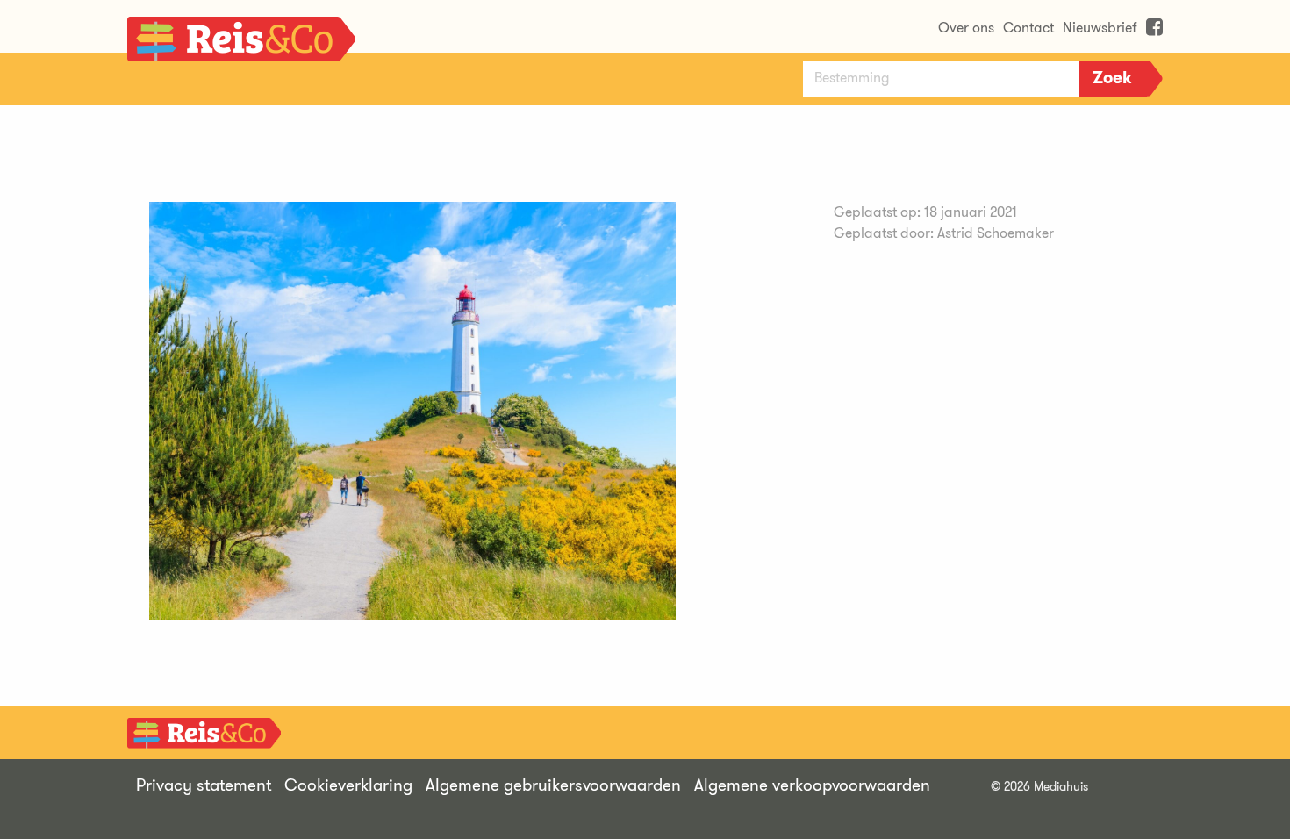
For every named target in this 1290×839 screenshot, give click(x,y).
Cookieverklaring (348, 785)
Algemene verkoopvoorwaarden (812, 785)
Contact (1028, 28)
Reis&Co (241, 44)
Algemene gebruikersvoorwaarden (553, 785)
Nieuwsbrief (1100, 28)
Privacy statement (203, 785)
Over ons (966, 28)
